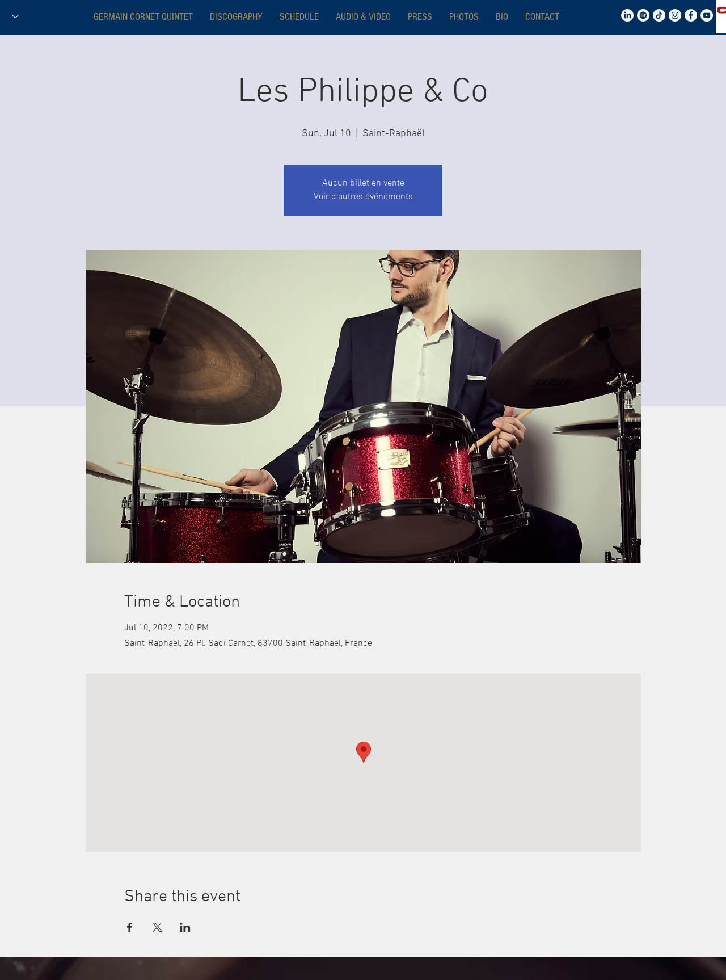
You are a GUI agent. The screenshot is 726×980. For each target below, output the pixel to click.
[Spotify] (643, 15)
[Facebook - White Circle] (691, 15)
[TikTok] (659, 15)
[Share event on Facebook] (129, 927)
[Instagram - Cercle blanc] (675, 15)
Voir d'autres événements (363, 197)
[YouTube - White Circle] (706, 15)
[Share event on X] (157, 927)
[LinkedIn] (627, 15)
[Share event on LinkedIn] (185, 927)
